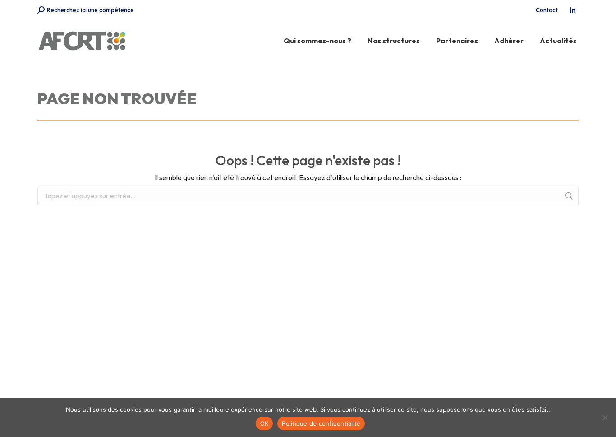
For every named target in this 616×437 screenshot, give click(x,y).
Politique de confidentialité (321, 423)
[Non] (604, 417)
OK (264, 423)
